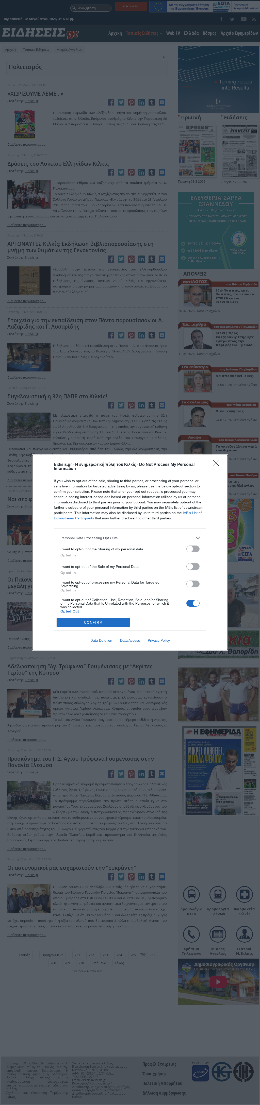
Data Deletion (101, 640)
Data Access (130, 640)
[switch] (193, 549)
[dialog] (130, 552)
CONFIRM (93, 622)
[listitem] (130, 537)
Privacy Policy (159, 640)
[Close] (218, 465)
